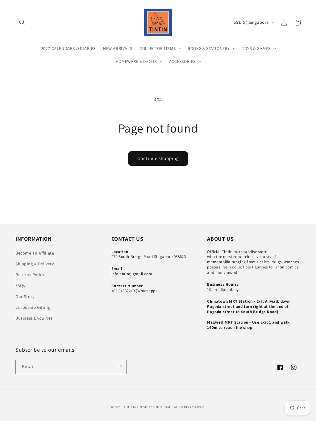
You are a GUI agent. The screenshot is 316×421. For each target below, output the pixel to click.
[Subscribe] (119, 367)
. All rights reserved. (188, 407)
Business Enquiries (34, 318)
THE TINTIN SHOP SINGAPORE (148, 407)
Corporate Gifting (32, 307)
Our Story (24, 296)
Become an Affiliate (34, 253)
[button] (22, 22)
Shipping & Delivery (34, 264)
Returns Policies (31, 274)
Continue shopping (158, 158)
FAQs (20, 285)
